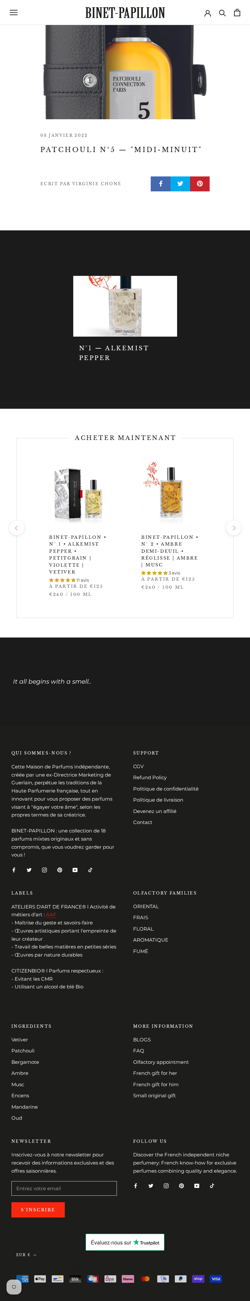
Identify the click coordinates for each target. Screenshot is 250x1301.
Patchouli (23, 1051)
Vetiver (19, 1040)
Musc (17, 1084)
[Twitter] (29, 870)
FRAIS (140, 917)
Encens (20, 1095)
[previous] (16, 528)
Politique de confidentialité (166, 789)
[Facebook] (13, 870)
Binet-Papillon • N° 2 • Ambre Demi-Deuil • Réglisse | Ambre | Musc (170, 551)
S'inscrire (38, 1210)
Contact (142, 822)
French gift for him (156, 1084)
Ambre (19, 1073)
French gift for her (155, 1073)
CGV (138, 766)
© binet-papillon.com (48, 1269)
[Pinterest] (59, 870)
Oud (16, 1118)
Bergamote (25, 1062)
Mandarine (24, 1107)
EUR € (23, 1255)
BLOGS (142, 1040)
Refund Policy (150, 777)
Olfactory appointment (161, 1062)
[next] (233, 528)
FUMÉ (140, 951)
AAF (51, 914)
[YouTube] (75, 870)
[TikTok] (90, 870)
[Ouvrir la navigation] (14, 13)
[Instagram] (44, 870)
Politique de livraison (158, 800)
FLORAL (143, 929)
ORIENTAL (146, 906)
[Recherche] (222, 12)
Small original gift (154, 1095)
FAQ (138, 1051)
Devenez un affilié (154, 811)
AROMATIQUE (150, 940)
